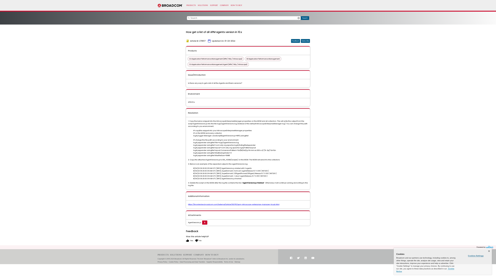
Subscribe (305, 41)
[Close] (489, 251)
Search (305, 18)
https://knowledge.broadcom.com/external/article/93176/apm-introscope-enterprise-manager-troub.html (233, 204)
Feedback (295, 41)
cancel (298, 18)
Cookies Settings (476, 256)
